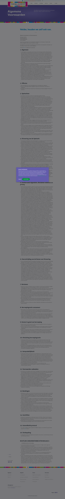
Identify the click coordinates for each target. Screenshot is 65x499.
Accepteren (26, 179)
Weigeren (19, 179)
